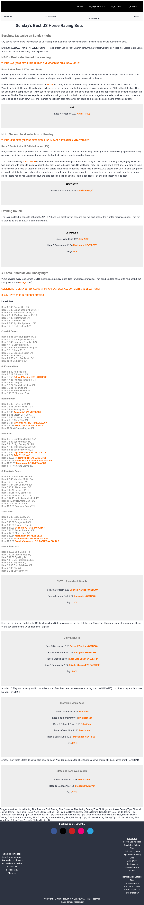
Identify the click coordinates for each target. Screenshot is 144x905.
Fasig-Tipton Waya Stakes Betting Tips (39, 812)
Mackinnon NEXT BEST (85, 245)
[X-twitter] (63, 831)
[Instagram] (81, 831)
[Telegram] (90, 831)
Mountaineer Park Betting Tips (69, 814)
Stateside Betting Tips (59, 817)
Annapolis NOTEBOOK (85, 652)
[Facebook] (54, 831)
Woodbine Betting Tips (11, 820)
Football (117, 6)
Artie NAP (83, 239)
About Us (12, 873)
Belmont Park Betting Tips (50, 809)
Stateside (42, 817)
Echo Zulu (86, 724)
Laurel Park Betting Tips (41, 814)
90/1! (74, 671)
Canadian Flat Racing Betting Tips (81, 809)
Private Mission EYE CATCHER (84, 665)
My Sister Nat (85, 717)
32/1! (74, 792)
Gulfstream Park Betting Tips (14, 814)
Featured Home (67, 812)
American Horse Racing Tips (22, 809)
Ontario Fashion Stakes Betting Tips (103, 814)
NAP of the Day (132, 893)
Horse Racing (97, 6)
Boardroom (84, 730)
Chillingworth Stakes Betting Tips (115, 809)
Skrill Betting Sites (132, 851)
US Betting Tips (78, 817)
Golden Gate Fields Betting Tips (119, 812)
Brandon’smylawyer (85, 786)
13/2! (74, 602)
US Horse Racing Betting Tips (102, 817)
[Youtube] (72, 831)
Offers (133, 6)
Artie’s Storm (84, 779)
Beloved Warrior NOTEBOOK (84, 646)
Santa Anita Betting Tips (25, 817)
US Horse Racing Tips (128, 817)
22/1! (74, 743)
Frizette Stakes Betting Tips (89, 812)
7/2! (75, 251)
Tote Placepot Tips (132, 889)
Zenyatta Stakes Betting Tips (37, 820)
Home (80, 6)
